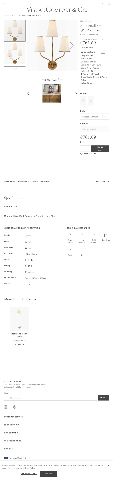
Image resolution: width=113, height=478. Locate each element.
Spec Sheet (70, 241)
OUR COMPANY (11, 433)
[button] (32, 45)
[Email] (56, 398)
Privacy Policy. (29, 468)
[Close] (109, 466)
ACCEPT (48, 473)
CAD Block (93, 241)
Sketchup (106, 240)
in (98, 52)
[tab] (56, 198)
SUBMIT (103, 398)
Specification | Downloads (16, 181)
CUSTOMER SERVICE (13, 417)
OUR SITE (8, 449)
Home (7, 15)
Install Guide (82, 241)
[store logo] (56, 9)
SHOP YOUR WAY (12, 425)
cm (103, 52)
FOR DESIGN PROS (12, 441)
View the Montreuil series (94, 40)
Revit (70, 255)
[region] (56, 469)
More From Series (41, 181)
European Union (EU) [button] (17, 458)
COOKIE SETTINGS (29, 473)
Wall (14, 15)
